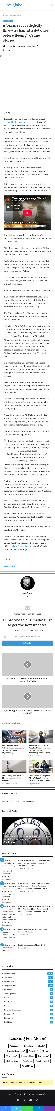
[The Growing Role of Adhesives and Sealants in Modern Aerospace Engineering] (14, 736)
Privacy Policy (41, 1094)
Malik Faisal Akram (24, 142)
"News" (6, 998)
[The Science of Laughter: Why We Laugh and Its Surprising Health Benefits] (41, 766)
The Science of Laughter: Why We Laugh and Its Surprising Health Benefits (40, 778)
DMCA (31, 1094)
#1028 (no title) (21, 1094)
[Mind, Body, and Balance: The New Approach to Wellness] (14, 766)
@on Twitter (8, 1074)
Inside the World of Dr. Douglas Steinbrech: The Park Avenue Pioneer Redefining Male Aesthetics (40, 749)
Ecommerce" (9, 1014)
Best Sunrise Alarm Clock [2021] (32, 945)
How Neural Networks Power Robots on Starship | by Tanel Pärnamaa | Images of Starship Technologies (34, 885)
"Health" (7, 1006)
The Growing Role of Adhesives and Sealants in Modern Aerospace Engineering (13, 749)
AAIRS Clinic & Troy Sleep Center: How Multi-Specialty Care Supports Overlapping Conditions (26, 839)
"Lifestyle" (8, 1002)
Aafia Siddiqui (32, 343)
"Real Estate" (9, 1022)
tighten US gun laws (20, 546)
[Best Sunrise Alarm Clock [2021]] (9, 951)
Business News (10, 973)
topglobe (9, 46)
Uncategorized (10, 994)
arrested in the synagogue (16, 122)
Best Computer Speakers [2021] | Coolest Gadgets (32, 930)
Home (6, 16)
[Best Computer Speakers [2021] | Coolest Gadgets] (9, 935)
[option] (27, 831)
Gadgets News (10, 986)
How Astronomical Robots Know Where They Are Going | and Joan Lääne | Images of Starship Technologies (35, 908)
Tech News (8, 978)
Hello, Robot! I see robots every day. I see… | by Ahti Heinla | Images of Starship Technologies (35, 862)
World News (16, 16)
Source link (9, 566)
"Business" (8, 990)
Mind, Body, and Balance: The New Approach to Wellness (13, 778)
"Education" (8, 1018)
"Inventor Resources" (12, 1010)
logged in (15, 801)
